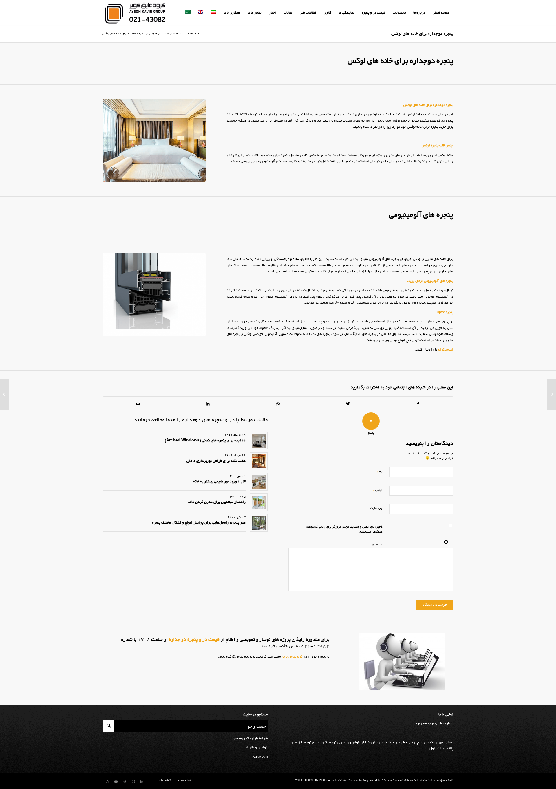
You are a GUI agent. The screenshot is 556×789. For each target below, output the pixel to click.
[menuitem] (441, 13)
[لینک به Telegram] (124, 781)
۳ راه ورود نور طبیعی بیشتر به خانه (219, 482)
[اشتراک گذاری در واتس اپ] (278, 404)
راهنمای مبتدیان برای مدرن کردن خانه (217, 502)
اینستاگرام (445, 350)
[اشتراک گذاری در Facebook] (418, 404)
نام (379, 472)
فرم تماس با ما (292, 657)
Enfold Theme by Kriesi (311, 780)
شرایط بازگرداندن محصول (249, 738)
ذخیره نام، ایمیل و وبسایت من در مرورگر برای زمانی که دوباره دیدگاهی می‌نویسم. (344, 530)
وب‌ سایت (376, 508)
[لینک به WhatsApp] (107, 781)
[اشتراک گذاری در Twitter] (348, 404)
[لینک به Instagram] (133, 781)
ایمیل (377, 490)
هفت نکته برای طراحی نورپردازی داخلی (216, 461)
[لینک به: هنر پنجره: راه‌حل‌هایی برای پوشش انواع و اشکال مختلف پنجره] (259, 523)
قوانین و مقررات (256, 748)
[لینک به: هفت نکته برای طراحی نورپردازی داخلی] (259, 461)
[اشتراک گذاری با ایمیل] (138, 404)
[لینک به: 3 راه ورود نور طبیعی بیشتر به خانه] (259, 482)
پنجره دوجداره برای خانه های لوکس (422, 34)
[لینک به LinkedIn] (142, 781)
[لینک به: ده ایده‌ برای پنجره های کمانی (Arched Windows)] (259, 441)
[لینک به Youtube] (115, 781)
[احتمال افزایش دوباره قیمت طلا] (551, 394)
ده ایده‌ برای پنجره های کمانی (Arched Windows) (205, 441)
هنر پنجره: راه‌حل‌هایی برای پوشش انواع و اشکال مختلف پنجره (199, 523)
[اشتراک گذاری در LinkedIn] (208, 404)
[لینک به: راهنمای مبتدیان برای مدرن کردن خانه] (259, 502)
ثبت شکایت (260, 757)
